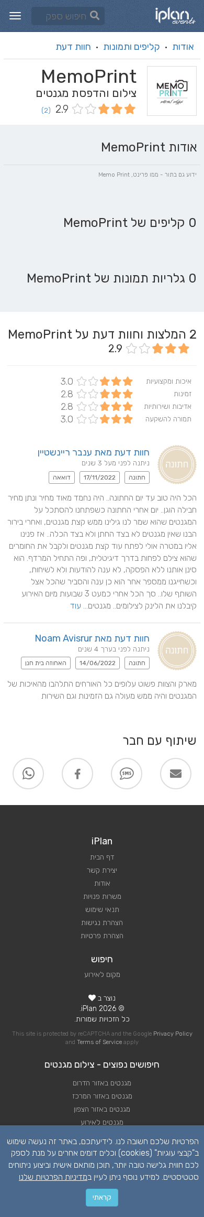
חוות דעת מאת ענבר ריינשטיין (94, 452)
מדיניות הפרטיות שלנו (53, 1177)
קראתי (102, 1197)
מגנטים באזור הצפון (102, 1109)
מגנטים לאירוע (102, 1122)
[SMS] (126, 773)
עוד (75, 606)
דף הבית (102, 857)
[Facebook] (77, 773)
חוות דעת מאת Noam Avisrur (92, 638)
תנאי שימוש (102, 909)
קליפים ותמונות (131, 46)
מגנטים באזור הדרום (102, 1083)
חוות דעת (73, 46)
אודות (183, 46)
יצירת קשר (102, 870)
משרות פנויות (102, 896)
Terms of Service (99, 1042)
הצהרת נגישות (102, 922)
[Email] (175, 773)
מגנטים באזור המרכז (102, 1096)
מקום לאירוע (102, 974)
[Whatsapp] (28, 773)
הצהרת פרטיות (102, 935)
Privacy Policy (172, 1033)
